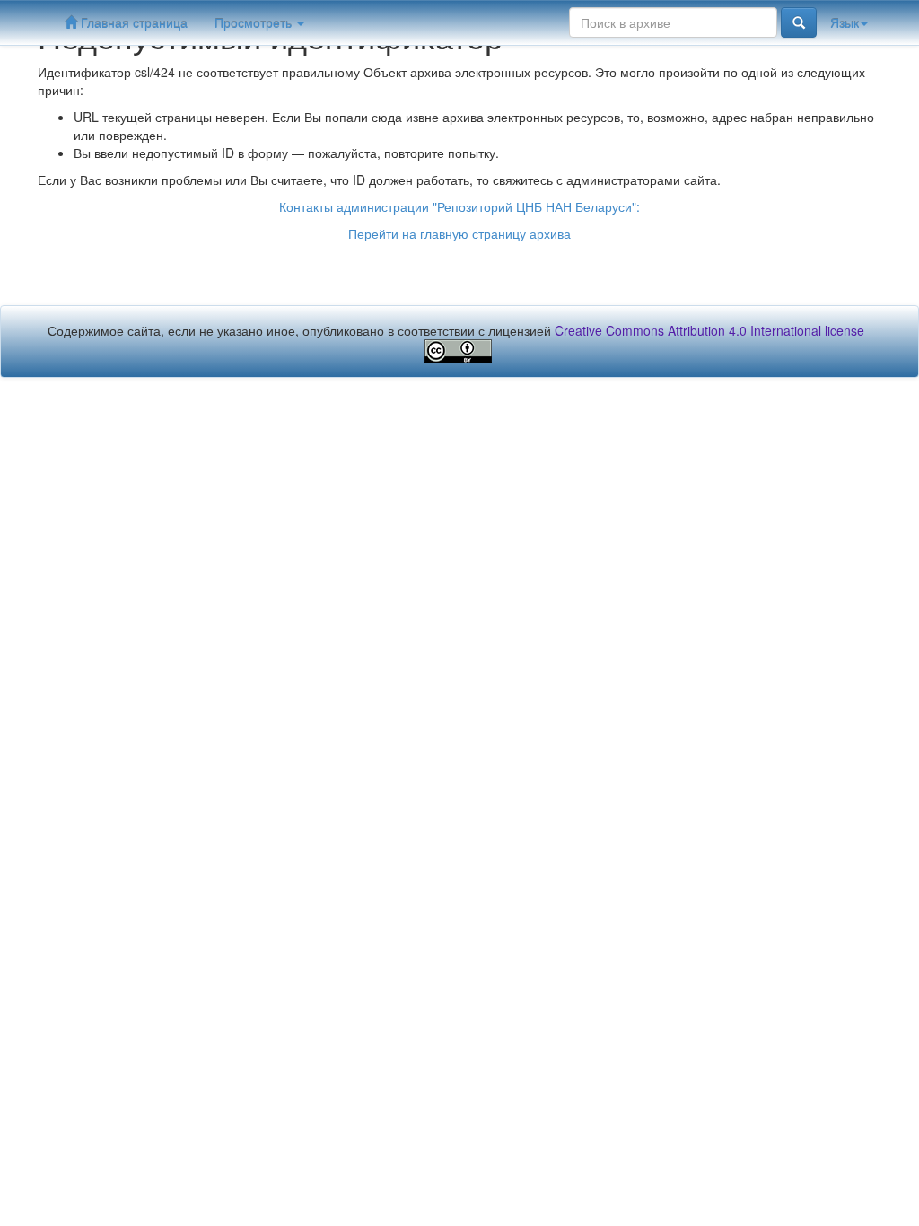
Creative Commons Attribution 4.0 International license (709, 330)
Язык (844, 22)
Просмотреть (254, 22)
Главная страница (132, 22)
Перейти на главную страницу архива (459, 233)
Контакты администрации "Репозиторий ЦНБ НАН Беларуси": (459, 206)
